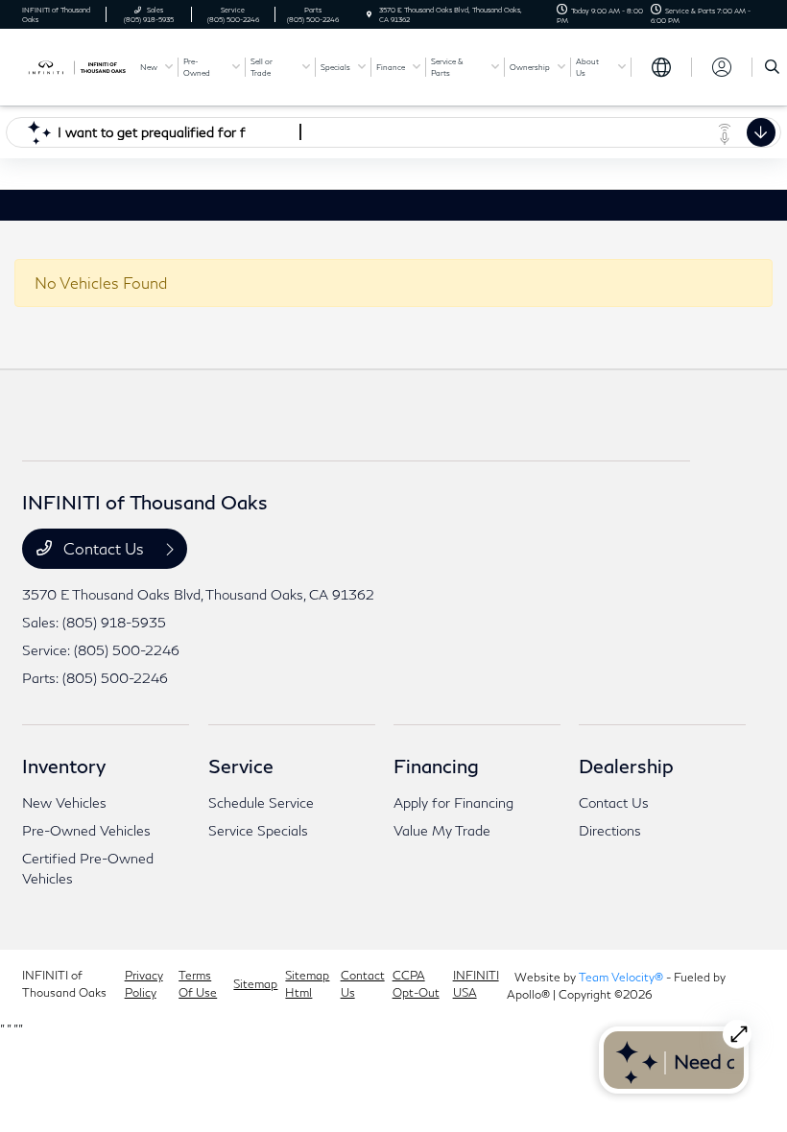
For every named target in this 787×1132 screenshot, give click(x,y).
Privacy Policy (144, 984)
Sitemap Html (307, 984)
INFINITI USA (476, 984)
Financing (436, 765)
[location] (369, 14)
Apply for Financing (453, 802)
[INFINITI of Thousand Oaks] (74, 66)
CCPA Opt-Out (416, 984)
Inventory (64, 765)
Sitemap (255, 984)
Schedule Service (261, 802)
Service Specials (258, 830)
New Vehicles (64, 802)
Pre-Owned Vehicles (86, 830)
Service (241, 765)
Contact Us (104, 548)
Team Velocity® (621, 977)
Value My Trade (442, 830)
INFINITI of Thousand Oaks (64, 984)
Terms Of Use (198, 984)
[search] (772, 67)
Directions (610, 830)
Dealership (626, 765)
